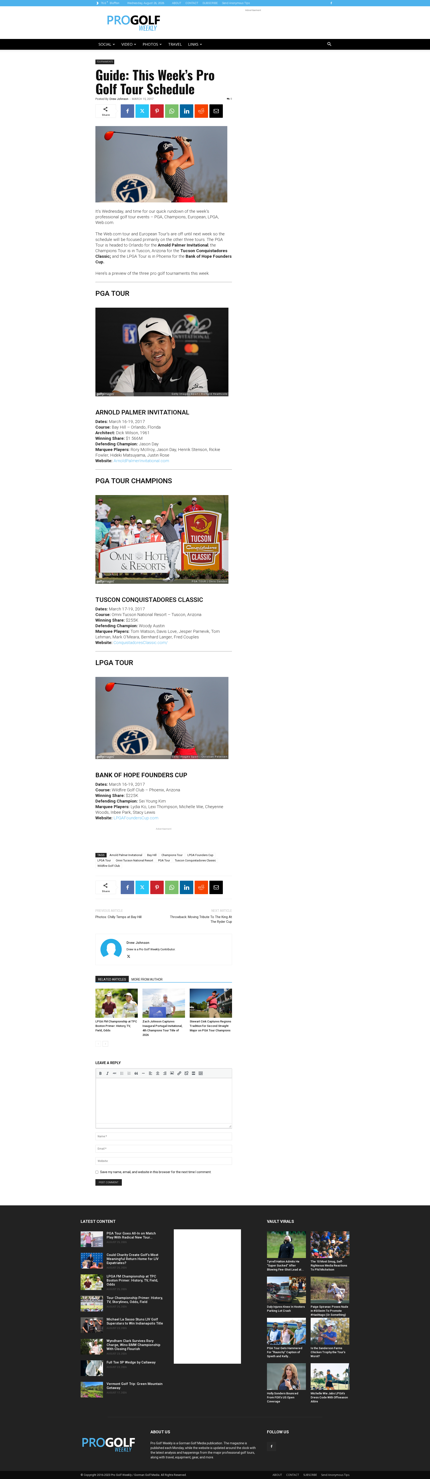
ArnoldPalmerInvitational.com (141, 460)
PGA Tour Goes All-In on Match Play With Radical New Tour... (131, 1235)
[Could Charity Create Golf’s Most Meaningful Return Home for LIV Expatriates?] (92, 1261)
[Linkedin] (186, 111)
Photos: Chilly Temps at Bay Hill (118, 917)
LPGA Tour (104, 860)
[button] (329, 45)
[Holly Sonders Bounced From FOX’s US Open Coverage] (286, 1376)
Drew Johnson (119, 99)
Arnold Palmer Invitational (126, 855)
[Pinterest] (157, 111)
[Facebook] (331, 3)
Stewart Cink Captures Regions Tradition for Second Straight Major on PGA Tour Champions (210, 1026)
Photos (150, 44)
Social (105, 44)
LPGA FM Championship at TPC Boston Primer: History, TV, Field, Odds (116, 1026)
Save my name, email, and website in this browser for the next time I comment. (155, 1172)
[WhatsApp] (171, 111)
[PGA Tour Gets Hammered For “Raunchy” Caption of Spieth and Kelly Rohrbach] (286, 1331)
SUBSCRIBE (210, 3)
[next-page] (105, 1044)
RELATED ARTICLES (112, 979)
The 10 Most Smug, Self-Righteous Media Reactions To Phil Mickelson (329, 1265)
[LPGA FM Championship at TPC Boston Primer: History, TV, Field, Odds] (116, 1003)
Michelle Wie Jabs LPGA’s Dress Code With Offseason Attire (329, 1397)
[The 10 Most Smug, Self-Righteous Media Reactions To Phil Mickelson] (330, 1244)
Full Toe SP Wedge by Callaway (131, 1362)
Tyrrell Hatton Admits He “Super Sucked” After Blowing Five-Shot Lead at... (285, 1265)
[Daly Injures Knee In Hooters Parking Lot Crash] (286, 1290)
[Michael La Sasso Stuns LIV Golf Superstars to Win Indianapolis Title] (92, 1325)
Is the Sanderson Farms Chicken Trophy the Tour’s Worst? (328, 1352)
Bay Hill (152, 855)
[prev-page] (98, 1044)
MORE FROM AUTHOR (147, 979)
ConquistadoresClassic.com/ (141, 642)
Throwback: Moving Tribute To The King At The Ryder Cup (201, 919)
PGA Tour (164, 860)
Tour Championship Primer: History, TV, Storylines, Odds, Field (135, 1300)
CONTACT (191, 3)
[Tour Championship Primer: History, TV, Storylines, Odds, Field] (92, 1304)
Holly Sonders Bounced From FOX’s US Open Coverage (282, 1397)
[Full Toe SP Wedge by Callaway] (92, 1368)
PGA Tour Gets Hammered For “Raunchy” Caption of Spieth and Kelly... (284, 1352)
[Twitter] (142, 111)
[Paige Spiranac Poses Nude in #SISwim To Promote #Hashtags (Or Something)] (330, 1290)
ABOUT (176, 3)
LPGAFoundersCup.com (136, 817)
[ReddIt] (201, 111)
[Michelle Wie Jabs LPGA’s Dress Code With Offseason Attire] (330, 1376)
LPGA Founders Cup (200, 855)
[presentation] (100, 1073)
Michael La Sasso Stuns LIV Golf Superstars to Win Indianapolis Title (135, 1321)
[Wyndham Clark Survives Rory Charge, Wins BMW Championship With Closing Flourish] (92, 1346)
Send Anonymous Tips (236, 3)
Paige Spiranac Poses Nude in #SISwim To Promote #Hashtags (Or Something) (329, 1310)
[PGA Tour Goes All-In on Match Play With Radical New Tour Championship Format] (92, 1239)
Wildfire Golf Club (108, 865)
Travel (175, 44)
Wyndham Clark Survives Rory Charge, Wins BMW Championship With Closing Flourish (133, 1345)
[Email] (216, 111)
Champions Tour (172, 855)
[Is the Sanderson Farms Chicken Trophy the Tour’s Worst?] (330, 1331)
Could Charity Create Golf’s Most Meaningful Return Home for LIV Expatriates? (133, 1259)
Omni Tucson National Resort (134, 860)
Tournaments (105, 61)
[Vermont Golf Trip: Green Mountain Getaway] (92, 1389)
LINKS (193, 44)
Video (127, 44)
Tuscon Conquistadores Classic (195, 860)
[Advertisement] (253, 23)
